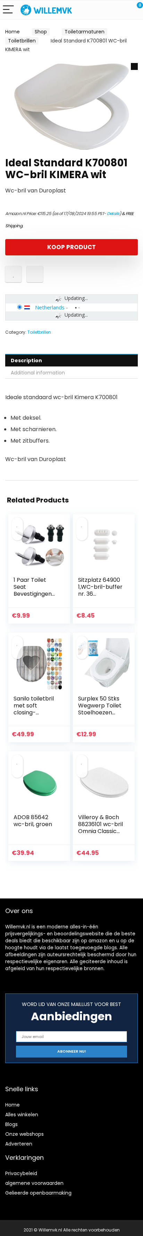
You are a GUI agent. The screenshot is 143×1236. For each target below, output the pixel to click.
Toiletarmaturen (84, 31)
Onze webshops (24, 1134)
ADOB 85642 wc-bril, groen (33, 820)
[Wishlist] (121, 10)
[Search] (106, 10)
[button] (134, 66)
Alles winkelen (21, 1114)
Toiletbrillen (22, 40)
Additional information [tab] (38, 372)
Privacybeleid (21, 1173)
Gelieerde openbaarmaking (38, 1192)
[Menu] (8, 10)
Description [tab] (26, 360)
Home (12, 31)
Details (113, 213)
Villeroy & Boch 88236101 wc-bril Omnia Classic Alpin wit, (100, 827)
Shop (41, 31)
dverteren (20, 1143)
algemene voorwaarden (34, 1183)
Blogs (11, 1124)
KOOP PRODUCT (71, 247)
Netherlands (50, 307)
